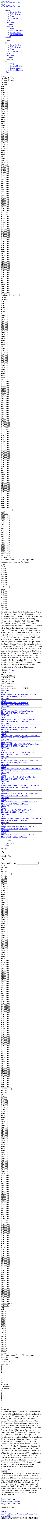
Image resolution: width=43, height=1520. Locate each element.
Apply (4, 1471)
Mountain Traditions (31, 637)
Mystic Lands (6, 639)
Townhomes (16, 562)
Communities (10, 22)
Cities (8, 20)
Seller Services (15, 14)
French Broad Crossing (22, 1428)
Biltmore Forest (9, 616)
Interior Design (15, 33)
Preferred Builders (16, 31)
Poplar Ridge (35, 642)
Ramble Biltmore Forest (12, 644)
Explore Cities (6, 1516)
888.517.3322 (6, 1512)
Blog (12, 28)
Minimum (4, 80)
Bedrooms (4, 1360)
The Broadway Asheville (20, 651)
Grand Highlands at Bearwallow (22, 1430)
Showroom (14, 18)
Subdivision (5, 1409)
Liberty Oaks (30, 635)
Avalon (38, 612)
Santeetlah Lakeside (31, 644)
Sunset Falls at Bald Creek (13, 649)
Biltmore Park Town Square (14, 619)
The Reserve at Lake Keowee (19, 660)
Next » (8, 845)
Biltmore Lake (23, 616)
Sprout (39, 646)
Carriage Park (20, 621)
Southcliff (19, 646)
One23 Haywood (7, 642)
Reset (12, 670)
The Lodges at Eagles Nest (22, 655)
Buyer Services (15, 12)
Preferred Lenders (16, 35)
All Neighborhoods (11, 612)
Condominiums (9, 560)
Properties (9, 24)
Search (4, 670)
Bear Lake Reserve (33, 614)
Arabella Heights (27, 612)
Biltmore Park (37, 616)
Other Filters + (9, 675)
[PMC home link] (10, 2)
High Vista (35, 633)
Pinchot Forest (22, 642)
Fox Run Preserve (18, 628)
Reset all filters (8, 1469)
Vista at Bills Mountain (26, 667)
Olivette (31, 639)
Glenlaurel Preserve (18, 630)
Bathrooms (5, 1384)
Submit (26, 688)
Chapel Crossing (10, 623)
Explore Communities (29, 1514)
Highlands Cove (7, 635)
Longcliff (4, 637)
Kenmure (19, 635)
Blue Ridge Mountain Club (24, 1419)
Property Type (6, 1353)
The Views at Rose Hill (19, 665)
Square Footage (6, 1303)
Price (3, 865)
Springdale (30, 646)
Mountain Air (16, 637)
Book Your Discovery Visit (11, 1514)
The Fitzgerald (19, 653)
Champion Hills (34, 621)
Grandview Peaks (21, 633)
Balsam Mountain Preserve (13, 614)
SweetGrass (30, 649)
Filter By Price (6, 672)
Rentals (26, 562)
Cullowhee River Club (25, 1425)
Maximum (4, 295)
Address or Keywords (9, 863)
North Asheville (19, 639)
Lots (19, 560)
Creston (28, 626)
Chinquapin (23, 623)
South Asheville (6, 646)
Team (12, 16)
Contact (8, 37)
